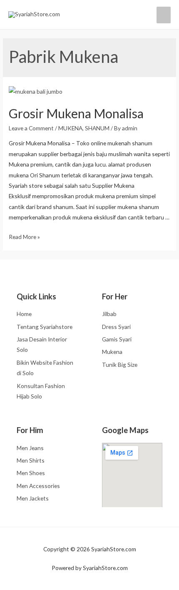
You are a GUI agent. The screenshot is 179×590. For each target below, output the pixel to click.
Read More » (24, 236)
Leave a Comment (31, 128)
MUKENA (70, 128)
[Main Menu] (164, 15)
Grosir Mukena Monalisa (76, 113)
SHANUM (97, 128)
